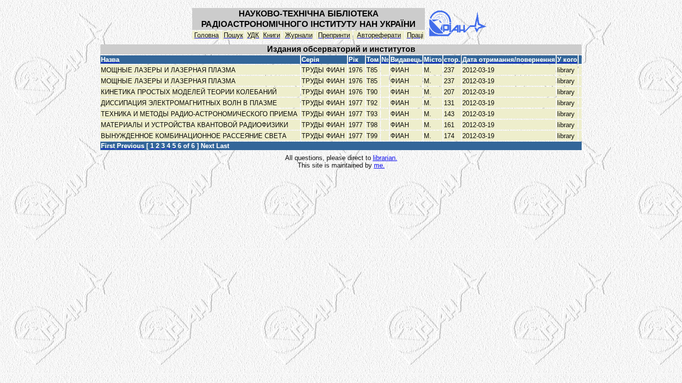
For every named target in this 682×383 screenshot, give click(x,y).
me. (379, 165)
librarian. (385, 158)
